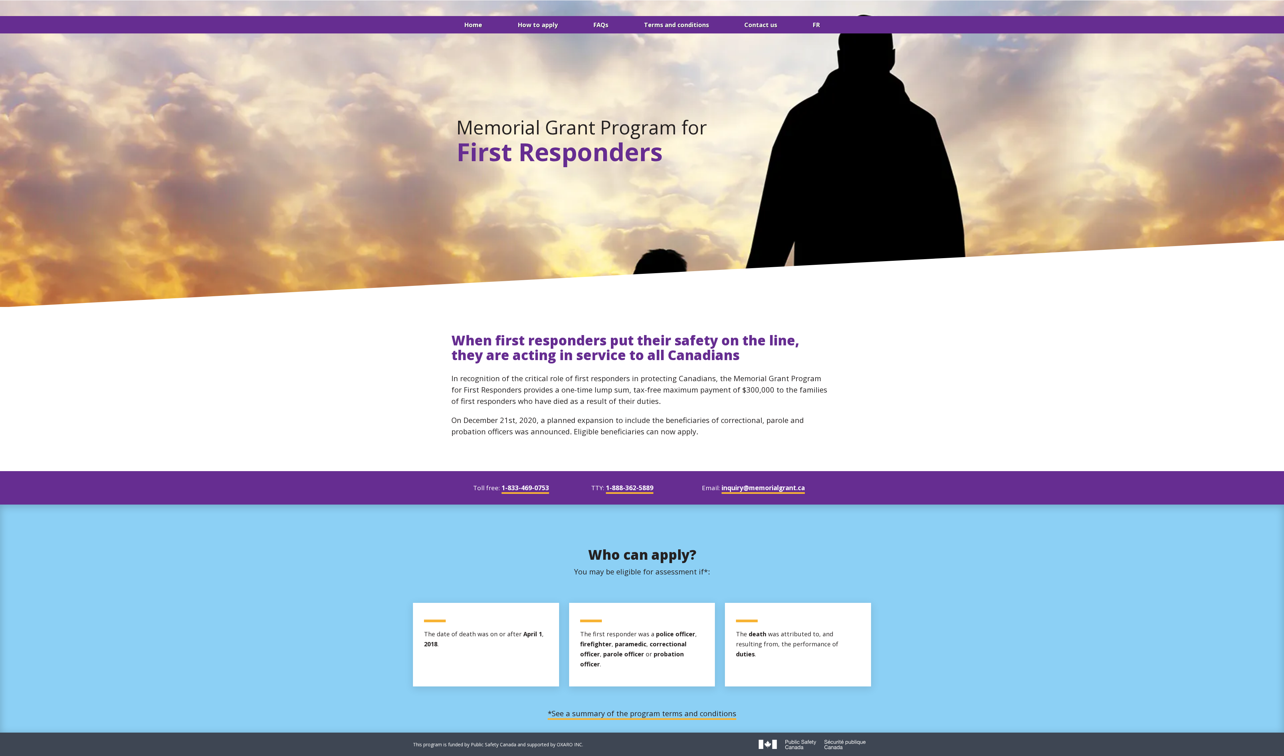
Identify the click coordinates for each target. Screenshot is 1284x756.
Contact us (760, 25)
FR (816, 25)
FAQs (600, 25)
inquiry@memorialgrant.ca (763, 487)
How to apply (538, 25)
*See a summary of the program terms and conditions (642, 713)
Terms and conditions (676, 25)
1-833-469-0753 (525, 487)
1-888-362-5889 (629, 487)
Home (473, 25)
